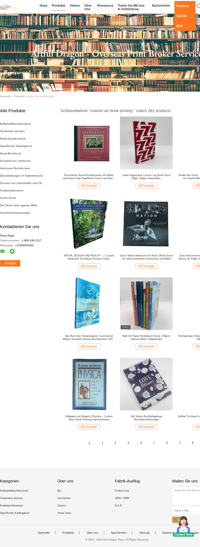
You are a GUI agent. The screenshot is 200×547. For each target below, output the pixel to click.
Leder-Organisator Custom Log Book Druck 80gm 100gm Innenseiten (146, 177)
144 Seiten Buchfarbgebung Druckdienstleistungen (146, 418)
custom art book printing (40, 96)
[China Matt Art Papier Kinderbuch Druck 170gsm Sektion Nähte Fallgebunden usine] (146, 303)
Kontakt (10, 263)
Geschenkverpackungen (15, 212)
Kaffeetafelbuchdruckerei (15, 123)
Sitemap (144, 532)
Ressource (105, 5)
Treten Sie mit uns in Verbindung (131, 7)
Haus (43, 5)
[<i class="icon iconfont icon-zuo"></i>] (89, 443)
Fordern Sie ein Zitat (182, 16)
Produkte (58, 5)
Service (61, 505)
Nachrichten (161, 5)
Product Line (122, 490)
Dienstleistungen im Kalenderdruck (21, 175)
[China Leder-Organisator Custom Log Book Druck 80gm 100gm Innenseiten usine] (146, 143)
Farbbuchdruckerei (11, 190)
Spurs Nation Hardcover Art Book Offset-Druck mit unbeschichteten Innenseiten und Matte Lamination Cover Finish (146, 257)
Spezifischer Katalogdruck (16, 146)
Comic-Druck (8, 197)
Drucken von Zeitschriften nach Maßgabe (22, 183)
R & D (118, 505)
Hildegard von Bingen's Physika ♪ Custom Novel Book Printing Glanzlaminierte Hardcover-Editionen (89, 418)
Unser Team (64, 512)
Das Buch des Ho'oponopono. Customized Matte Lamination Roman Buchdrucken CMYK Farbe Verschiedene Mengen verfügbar (89, 337)
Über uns (88, 7)
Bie (59, 490)
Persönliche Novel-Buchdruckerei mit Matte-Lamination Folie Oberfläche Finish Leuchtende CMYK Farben (88, 177)
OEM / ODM (122, 498)
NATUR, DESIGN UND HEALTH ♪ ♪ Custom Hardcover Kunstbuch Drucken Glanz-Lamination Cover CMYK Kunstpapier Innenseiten (89, 257)
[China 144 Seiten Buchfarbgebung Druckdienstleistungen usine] (146, 384)
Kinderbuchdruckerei (13, 138)
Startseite (44, 532)
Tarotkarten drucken (12, 131)
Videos (75, 5)
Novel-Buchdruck (10, 153)
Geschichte (63, 498)
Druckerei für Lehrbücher (15, 160)
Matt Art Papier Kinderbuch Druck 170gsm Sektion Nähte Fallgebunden (146, 337)
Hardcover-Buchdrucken (15, 168)
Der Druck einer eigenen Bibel (18, 205)
